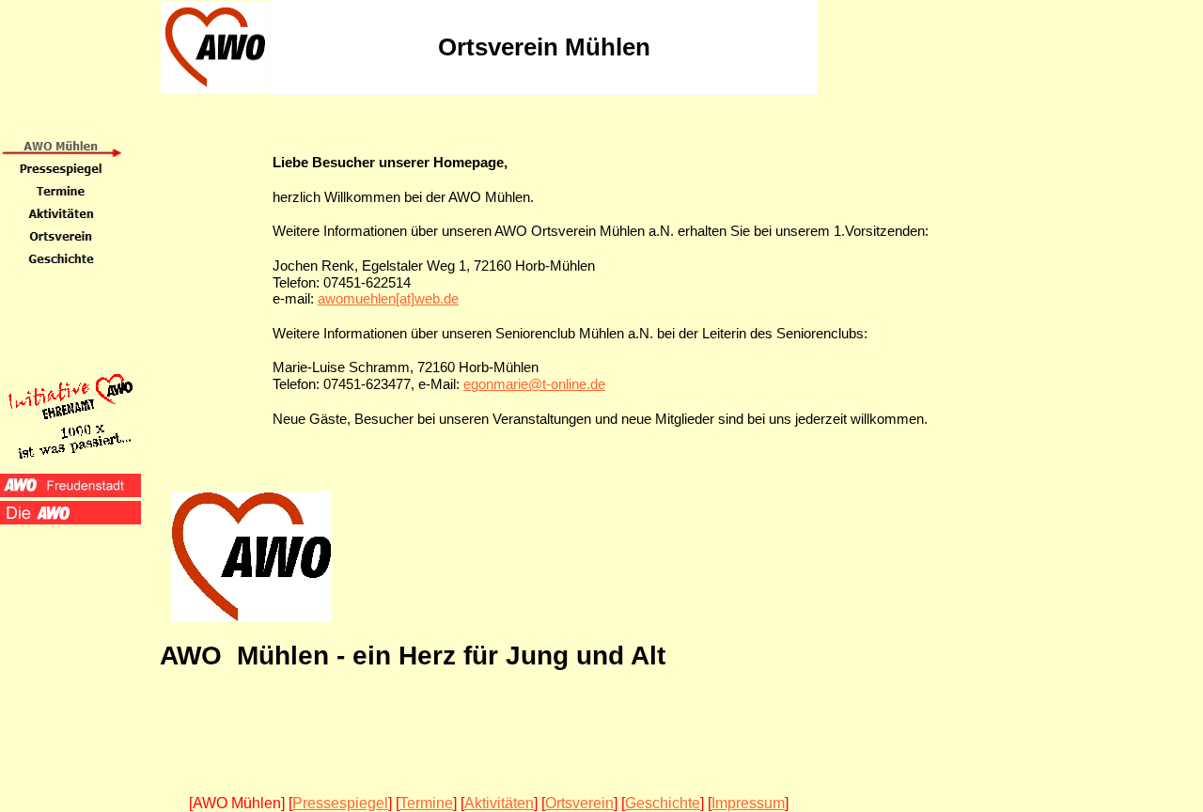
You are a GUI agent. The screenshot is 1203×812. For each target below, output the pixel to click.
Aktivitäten (499, 803)
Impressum (748, 803)
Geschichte (662, 803)
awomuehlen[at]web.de (388, 298)
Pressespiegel (340, 803)
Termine (426, 803)
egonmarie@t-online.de (534, 384)
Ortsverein (579, 803)
